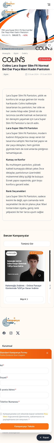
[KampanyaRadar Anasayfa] (8, 5)
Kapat (46, 437)
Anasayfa (6, 53)
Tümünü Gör (27, 243)
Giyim (16, 53)
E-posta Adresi (8, 389)
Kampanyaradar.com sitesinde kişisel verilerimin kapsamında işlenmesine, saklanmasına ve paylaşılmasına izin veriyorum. (25, 417)
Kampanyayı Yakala (24, 426)
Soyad (4, 377)
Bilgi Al (27, 299)
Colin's (25, 53)
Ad (2, 365)
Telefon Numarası (10, 402)
